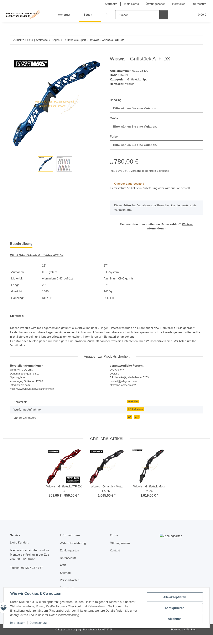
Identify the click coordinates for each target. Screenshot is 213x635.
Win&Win (133, 401)
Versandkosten (69, 580)
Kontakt (115, 550)
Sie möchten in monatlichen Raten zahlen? (156, 226)
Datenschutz (38, 622)
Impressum (17, 622)
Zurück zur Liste (23, 39)
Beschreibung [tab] (21, 243)
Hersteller (178, 3)
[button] (176, 15)
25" (129, 417)
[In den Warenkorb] (13, 53)
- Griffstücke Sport (137, 79)
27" (137, 417)
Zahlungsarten (69, 550)
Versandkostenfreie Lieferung (150, 170)
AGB (63, 565)
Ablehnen (175, 618)
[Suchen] (163, 14)
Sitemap (65, 572)
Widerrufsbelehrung (73, 543)
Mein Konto (131, 3)
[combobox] (156, 108)
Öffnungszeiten (156, 3)
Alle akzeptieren (174, 597)
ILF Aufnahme (135, 409)
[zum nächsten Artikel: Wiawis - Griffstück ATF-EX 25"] (198, 39)
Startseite (111, 3)
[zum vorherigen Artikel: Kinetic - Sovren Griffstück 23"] (189, 39)
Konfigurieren (175, 608)
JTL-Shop (190, 629)
